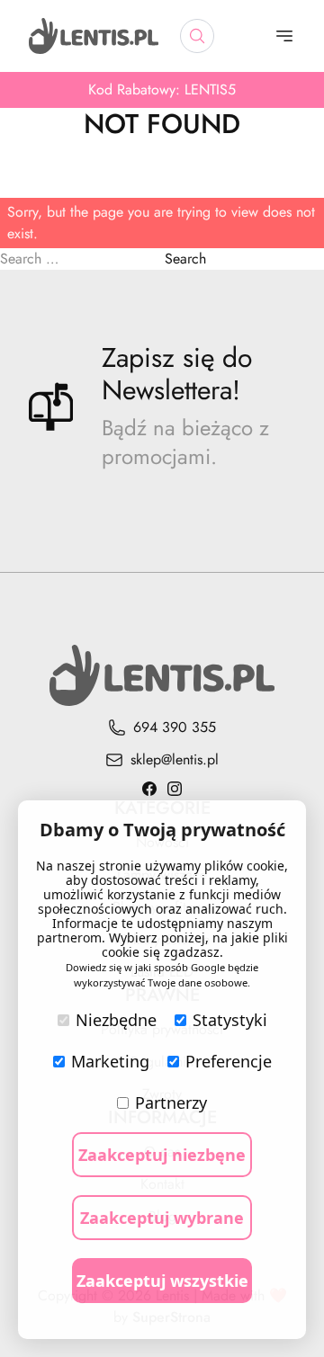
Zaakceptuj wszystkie (162, 1280)
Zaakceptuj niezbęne (162, 1154)
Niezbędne (116, 1020)
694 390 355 (174, 727)
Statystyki (230, 1020)
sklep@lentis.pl (174, 759)
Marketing (110, 1061)
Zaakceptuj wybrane (162, 1217)
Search (185, 258)
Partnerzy (171, 1102)
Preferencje (228, 1061)
